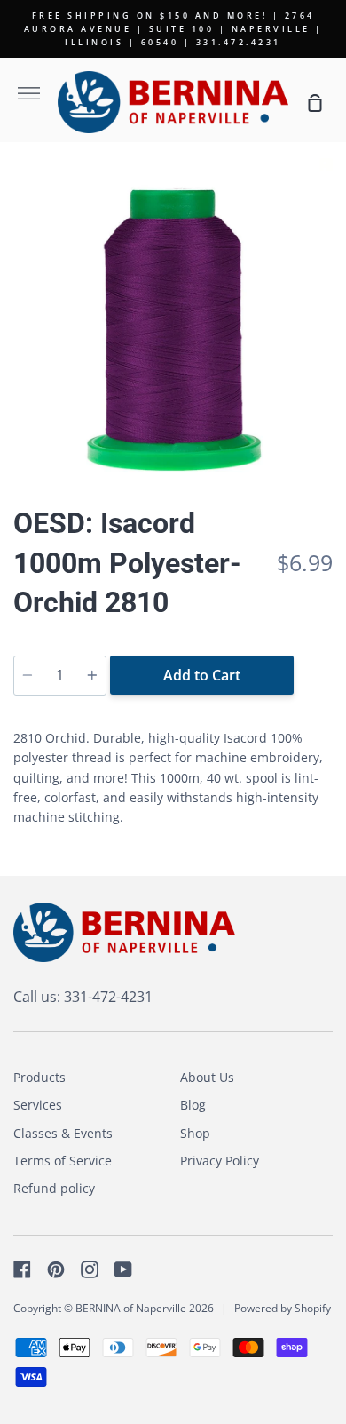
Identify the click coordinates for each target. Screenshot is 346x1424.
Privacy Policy (219, 1160)
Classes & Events (63, 1133)
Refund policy (54, 1188)
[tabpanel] (173, 318)
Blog (193, 1104)
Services (37, 1104)
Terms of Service (62, 1160)
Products (39, 1077)
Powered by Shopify (282, 1308)
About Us (207, 1077)
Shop (195, 1133)
